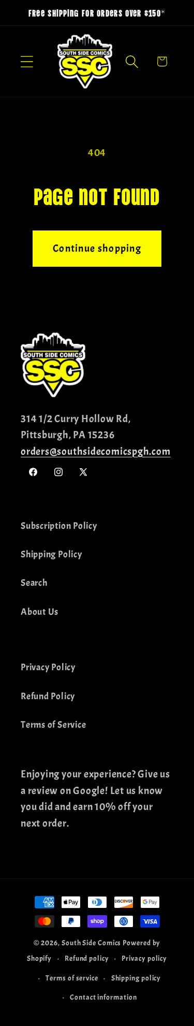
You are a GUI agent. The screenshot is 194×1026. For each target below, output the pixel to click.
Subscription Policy (59, 526)
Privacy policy (144, 958)
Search (34, 583)
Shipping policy (136, 977)
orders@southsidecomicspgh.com (96, 451)
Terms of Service (53, 725)
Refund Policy (48, 696)
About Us (39, 612)
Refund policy (87, 958)
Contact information (103, 997)
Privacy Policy (48, 667)
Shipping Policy (51, 554)
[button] (26, 61)
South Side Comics (91, 942)
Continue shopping (97, 248)
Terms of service (72, 977)
